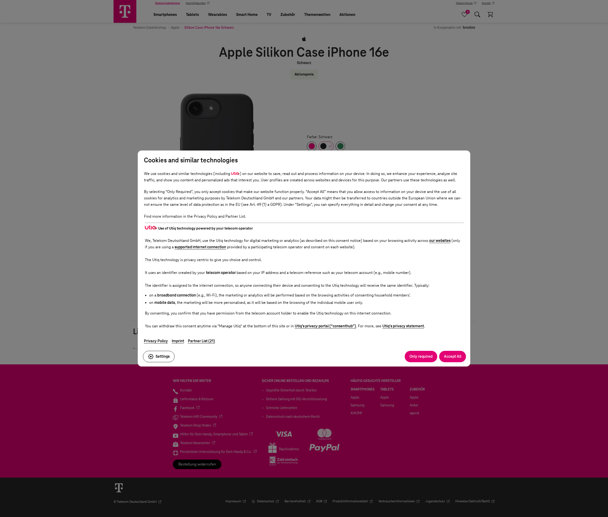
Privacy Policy (156, 340)
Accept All (452, 356)
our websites (440, 240)
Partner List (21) (201, 340)
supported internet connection (200, 246)
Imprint (178, 340)
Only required (420, 356)
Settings (163, 356)
